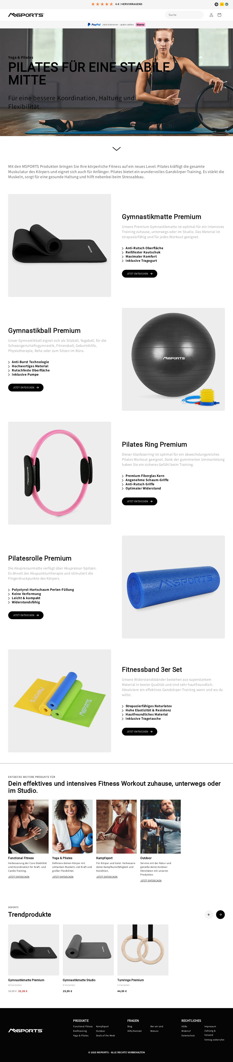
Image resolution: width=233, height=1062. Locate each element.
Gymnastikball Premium (44, 330)
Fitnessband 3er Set (152, 669)
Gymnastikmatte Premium (161, 217)
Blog (129, 1026)
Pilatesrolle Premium (40, 558)
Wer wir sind (156, 1026)
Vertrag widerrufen (214, 1039)
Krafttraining (80, 1030)
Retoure (154, 1030)
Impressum (210, 1026)
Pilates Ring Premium (154, 444)
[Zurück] (209, 914)
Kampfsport (102, 1026)
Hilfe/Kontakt (134, 1030)
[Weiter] (220, 914)
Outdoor (100, 1030)
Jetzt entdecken (137, 273)
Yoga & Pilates (80, 1035)
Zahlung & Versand (210, 1032)
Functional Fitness (83, 1026)
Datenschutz (188, 1035)
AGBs (184, 1026)
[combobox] (184, 15)
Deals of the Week (105, 1035)
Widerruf (186, 1030)
